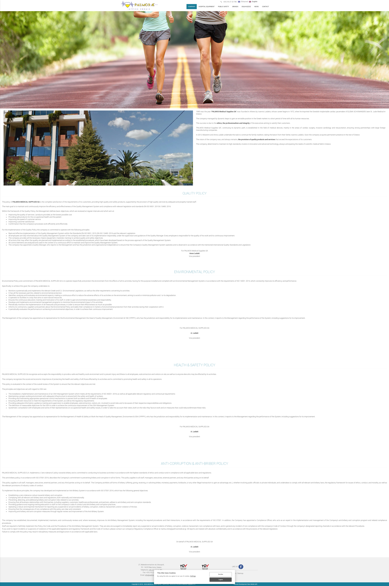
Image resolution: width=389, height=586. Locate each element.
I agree (220, 579)
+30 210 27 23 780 (230, 2)
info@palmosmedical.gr (153, 575)
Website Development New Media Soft (245, 584)
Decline (220, 574)
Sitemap (240, 573)
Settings (193, 576)
